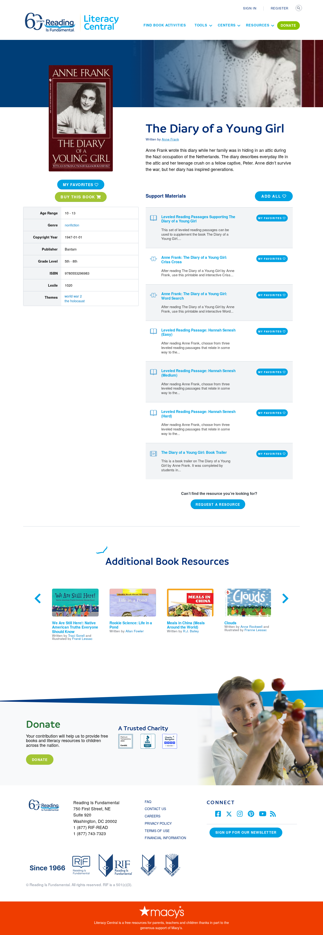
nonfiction (72, 225)
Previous (38, 598)
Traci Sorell (76, 635)
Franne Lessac (255, 629)
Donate (40, 759)
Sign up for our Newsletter (245, 832)
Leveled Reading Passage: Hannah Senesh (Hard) (198, 414)
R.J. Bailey (191, 631)
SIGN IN (250, 8)
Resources (257, 25)
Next (285, 598)
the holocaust (75, 300)
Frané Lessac (82, 638)
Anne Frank (170, 139)
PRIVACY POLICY (158, 823)
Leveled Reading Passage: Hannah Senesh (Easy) (198, 332)
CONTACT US (157, 808)
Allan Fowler (135, 631)
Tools (201, 25)
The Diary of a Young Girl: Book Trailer (194, 452)
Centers (227, 25)
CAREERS (152, 816)
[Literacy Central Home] (101, 15)
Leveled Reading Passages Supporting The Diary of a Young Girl (198, 219)
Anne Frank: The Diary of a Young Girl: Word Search (194, 296)
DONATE (288, 25)
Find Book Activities (165, 25)
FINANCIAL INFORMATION (165, 837)
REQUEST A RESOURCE (218, 504)
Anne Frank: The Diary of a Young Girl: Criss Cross (194, 259)
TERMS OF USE (159, 830)
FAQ (148, 801)
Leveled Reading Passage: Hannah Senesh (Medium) (198, 373)
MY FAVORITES (79, 184)
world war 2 (73, 296)
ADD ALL (271, 196)
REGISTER (279, 8)
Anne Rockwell (251, 626)
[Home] (53, 15)
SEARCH (299, 8)
